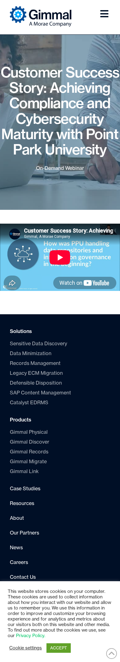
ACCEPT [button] (58, 648)
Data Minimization (30, 353)
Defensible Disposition (36, 383)
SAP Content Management (40, 392)
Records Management (35, 363)
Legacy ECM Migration (36, 373)
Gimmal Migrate (28, 461)
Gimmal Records (29, 451)
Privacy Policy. (30, 635)
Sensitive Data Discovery (38, 343)
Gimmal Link (24, 471)
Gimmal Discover (29, 442)
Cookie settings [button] (25, 648)
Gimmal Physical (29, 432)
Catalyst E (29, 402)
